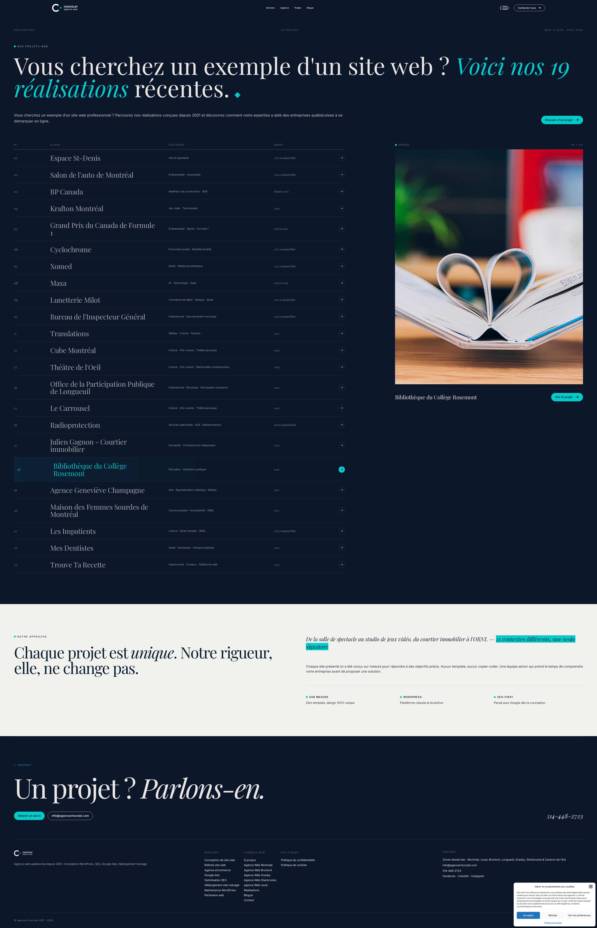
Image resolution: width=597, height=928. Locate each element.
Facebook (449, 876)
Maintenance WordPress (220, 890)
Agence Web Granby (257, 875)
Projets (297, 8)
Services (270, 8)
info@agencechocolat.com (70, 816)
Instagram (477, 876)
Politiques (289, 852)
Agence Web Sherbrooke (260, 880)
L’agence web (254, 852)
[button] (590, 886)
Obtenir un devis (29, 816)
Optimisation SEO (215, 880)
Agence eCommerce (217, 870)
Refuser (552, 915)
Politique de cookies (553, 922)
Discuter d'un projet (559, 120)
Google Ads (212, 875)
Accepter (528, 915)
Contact (249, 900)
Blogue (310, 8)
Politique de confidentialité (298, 860)
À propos (250, 860)
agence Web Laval (256, 885)
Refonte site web (215, 865)
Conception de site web (219, 860)
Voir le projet (564, 397)
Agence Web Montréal (258, 865)
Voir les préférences (579, 915)
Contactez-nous (527, 7)
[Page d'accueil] (65, 8)
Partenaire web (214, 895)
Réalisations (251, 890)
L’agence (284, 8)
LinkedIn (463, 876)
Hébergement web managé (221, 885)
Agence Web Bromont (258, 870)
